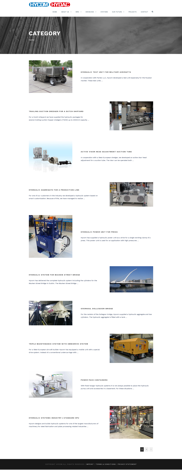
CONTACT (144, 12)
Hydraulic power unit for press (99, 232)
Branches (90, 12)
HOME (54, 12)
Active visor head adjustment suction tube (106, 152)
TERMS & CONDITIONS (106, 464)
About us (65, 12)
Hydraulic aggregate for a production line (54, 190)
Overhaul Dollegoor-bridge (97, 309)
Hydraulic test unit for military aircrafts (106, 72)
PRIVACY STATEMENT (127, 464)
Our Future (117, 12)
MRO (77, 12)
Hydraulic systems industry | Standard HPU (54, 418)
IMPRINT (90, 464)
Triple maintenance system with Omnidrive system (58, 344)
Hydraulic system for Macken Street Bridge (54, 275)
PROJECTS (132, 12)
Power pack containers (94, 380)
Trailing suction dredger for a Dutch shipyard (56, 111)
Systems (104, 12)
